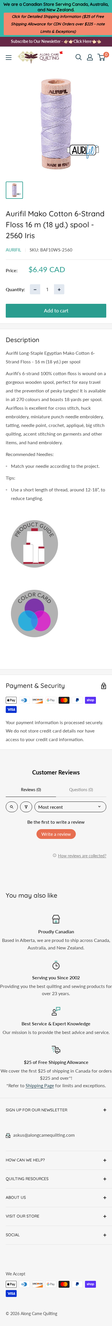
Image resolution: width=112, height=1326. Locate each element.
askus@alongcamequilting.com (44, 1135)
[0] (101, 57)
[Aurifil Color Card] (56, 613)
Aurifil (13, 249)
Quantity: (15, 289)
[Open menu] (8, 57)
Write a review (56, 834)
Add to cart (56, 311)
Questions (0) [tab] (81, 789)
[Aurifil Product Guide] (56, 544)
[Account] (90, 57)
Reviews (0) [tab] (31, 789)
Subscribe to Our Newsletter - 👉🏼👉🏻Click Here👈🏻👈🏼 (56, 41)
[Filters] (26, 807)
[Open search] (79, 57)
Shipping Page (40, 1085)
